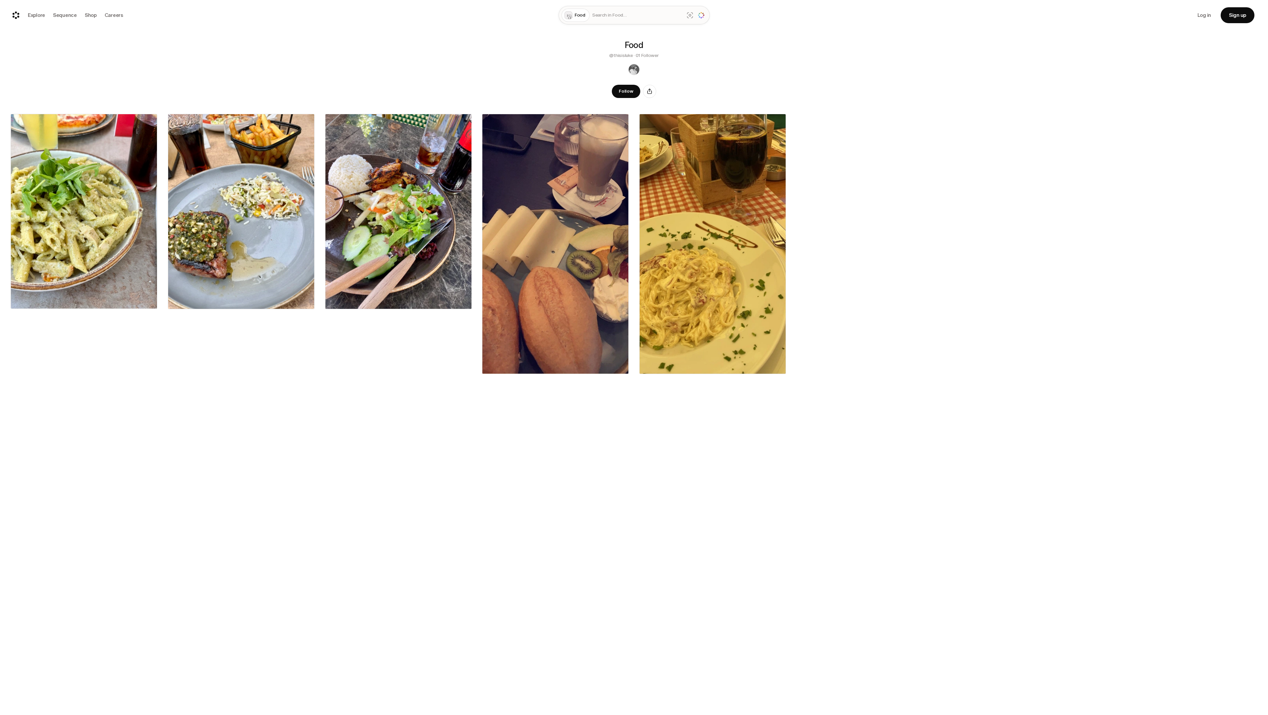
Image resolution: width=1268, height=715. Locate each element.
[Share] (649, 91)
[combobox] (637, 15)
